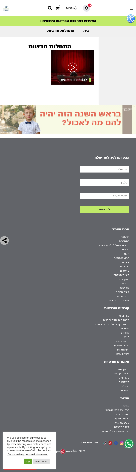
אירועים (124, 262)
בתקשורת (123, 279)
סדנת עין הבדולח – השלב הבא (112, 324)
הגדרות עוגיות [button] (41, 461)
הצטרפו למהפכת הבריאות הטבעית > (68, 21)
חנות (126, 253)
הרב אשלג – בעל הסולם (115, 431)
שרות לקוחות (121, 373)
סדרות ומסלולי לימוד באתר (113, 245)
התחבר (69, 7)
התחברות (124, 241)
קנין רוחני (124, 377)
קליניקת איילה (121, 422)
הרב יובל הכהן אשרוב (117, 410)
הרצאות (124, 249)
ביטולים (125, 386)
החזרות (125, 390)
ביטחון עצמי (122, 353)
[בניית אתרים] (64, 451)
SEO (82, 451)
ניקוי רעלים (122, 341)
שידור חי (124, 266)
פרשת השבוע (121, 345)
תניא (126, 337)
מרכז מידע (123, 296)
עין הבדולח (123, 315)
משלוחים (124, 382)
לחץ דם (124, 332)
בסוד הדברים (122, 414)
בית (86, 30)
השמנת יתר (122, 349)
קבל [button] (28, 461)
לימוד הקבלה (121, 427)
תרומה (125, 283)
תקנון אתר (123, 369)
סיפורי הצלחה (121, 275)
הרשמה (125, 236)
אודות (126, 405)
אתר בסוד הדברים (119, 300)
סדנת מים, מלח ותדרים (116, 320)
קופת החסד (122, 291)
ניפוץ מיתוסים (121, 258)
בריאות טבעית (121, 418)
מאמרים (124, 270)
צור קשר (124, 287)
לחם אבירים (122, 328)
